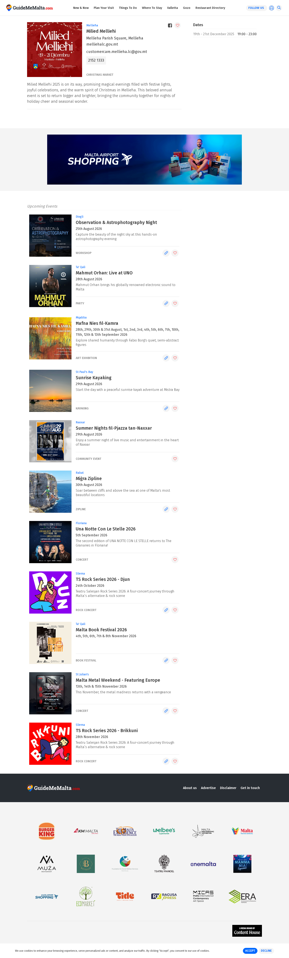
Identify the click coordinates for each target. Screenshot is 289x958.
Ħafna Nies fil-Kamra (97, 323)
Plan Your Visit (104, 8)
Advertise (208, 788)
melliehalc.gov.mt (102, 44)
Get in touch (250, 788)
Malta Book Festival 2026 (101, 630)
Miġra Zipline (89, 478)
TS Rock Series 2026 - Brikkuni (107, 730)
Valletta (172, 8)
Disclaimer (228, 788)
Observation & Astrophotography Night (116, 222)
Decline (266, 951)
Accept (250, 951)
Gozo (186, 8)
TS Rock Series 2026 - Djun (103, 579)
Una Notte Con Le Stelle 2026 (106, 529)
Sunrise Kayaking (93, 378)
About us (190, 788)
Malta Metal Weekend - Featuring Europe (118, 680)
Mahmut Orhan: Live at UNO (104, 273)
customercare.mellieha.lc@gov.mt (116, 51)
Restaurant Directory (210, 8)
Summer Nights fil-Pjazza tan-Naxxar (114, 428)
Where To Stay (152, 8)
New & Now (81, 8)
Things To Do (128, 8)
